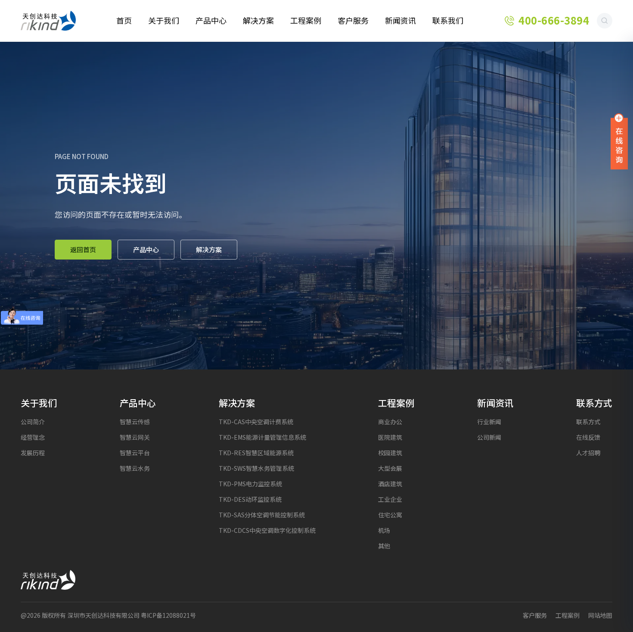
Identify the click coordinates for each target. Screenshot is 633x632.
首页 (124, 20)
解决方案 (258, 20)
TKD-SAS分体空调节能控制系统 (262, 515)
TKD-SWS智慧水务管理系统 (256, 468)
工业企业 (390, 499)
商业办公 (390, 422)
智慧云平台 (135, 453)
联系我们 (447, 20)
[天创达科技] (48, 21)
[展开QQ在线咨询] (619, 140)
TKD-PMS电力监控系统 (250, 484)
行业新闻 (489, 422)
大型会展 (390, 468)
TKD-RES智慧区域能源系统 (256, 453)
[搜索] (604, 20)
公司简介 (33, 422)
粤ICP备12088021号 (168, 615)
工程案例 (305, 20)
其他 (384, 546)
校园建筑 (390, 453)
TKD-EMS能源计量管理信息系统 (262, 437)
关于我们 (163, 20)
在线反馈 (588, 437)
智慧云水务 (135, 468)
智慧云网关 (135, 437)
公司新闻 (489, 437)
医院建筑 (390, 437)
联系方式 (588, 422)
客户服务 (353, 20)
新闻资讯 (400, 20)
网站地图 (600, 615)
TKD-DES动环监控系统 (250, 499)
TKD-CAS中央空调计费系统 (256, 422)
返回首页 (83, 249)
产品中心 (211, 20)
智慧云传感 (135, 422)
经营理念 (33, 437)
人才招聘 (588, 453)
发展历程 (33, 453)
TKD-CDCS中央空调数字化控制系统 (267, 530)
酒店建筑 (390, 484)
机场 (384, 530)
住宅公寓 (390, 515)
